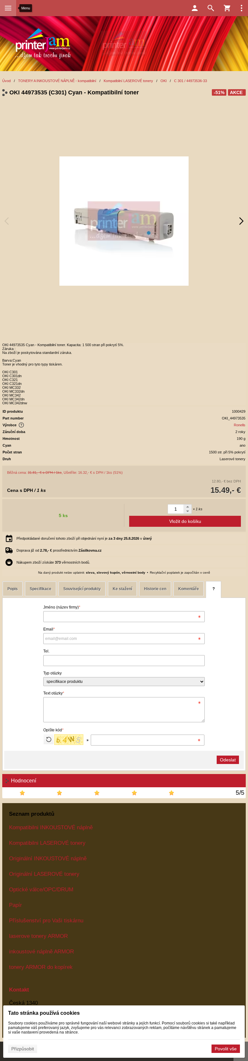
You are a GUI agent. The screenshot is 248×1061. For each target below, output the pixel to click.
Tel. (46, 651)
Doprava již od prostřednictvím (59, 550)
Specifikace (40, 589)
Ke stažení (122, 589)
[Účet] (195, 8)
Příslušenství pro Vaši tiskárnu (46, 920)
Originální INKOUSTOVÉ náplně (48, 858)
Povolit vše (226, 1048)
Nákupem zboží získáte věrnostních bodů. (53, 562)
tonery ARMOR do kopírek (41, 967)
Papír (15, 905)
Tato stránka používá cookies (44, 1013)
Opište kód (53, 730)
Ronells (239, 425)
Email (49, 629)
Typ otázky (52, 673)
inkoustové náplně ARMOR (41, 951)
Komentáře (188, 589)
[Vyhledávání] (211, 8)
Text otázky (53, 693)
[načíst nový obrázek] (49, 739)
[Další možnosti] (241, 8)
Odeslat (228, 759)
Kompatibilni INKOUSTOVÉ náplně (51, 827)
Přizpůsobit (22, 1048)
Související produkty (82, 589)
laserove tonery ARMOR (38, 936)
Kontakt (19, 989)
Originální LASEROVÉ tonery (44, 874)
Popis (12, 589)
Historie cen (155, 589)
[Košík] (227, 8)
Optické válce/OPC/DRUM (41, 889)
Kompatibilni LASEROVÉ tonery (47, 843)
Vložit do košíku (185, 521)
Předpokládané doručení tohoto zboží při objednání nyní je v (84, 538)
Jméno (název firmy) (61, 607)
